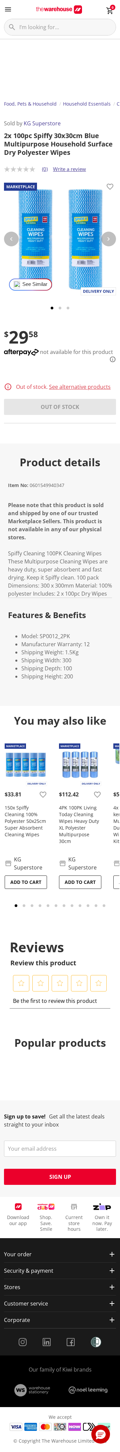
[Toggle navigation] (8, 9)
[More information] (110, 359)
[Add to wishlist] (110, 188)
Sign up (60, 1177)
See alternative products (80, 386)
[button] (21, 983)
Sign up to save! (25, 1116)
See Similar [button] (34, 284)
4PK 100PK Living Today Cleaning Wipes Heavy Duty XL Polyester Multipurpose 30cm (79, 824)
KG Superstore (42, 123)
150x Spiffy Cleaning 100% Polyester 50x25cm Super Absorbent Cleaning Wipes (25, 821)
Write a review (69, 169)
